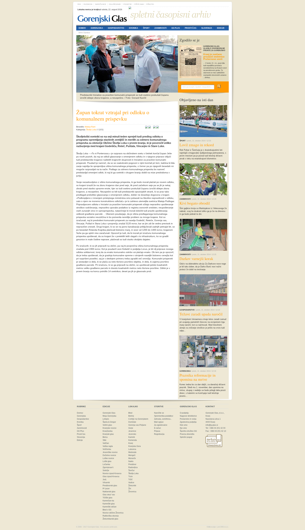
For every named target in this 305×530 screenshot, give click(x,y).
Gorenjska (97, 28)
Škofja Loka (133, 473)
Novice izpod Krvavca (112, 473)
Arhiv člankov (84, 33)
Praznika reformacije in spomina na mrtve (198, 377)
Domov (82, 28)
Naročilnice (100, 4)
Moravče (132, 458)
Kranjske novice (109, 428)
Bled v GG (107, 510)
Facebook (88, 4)
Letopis (106, 419)
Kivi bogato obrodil (195, 203)
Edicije (220, 28)
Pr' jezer (106, 488)
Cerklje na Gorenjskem (138, 419)
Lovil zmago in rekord (197, 144)
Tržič (130, 479)
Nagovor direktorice (188, 416)
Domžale (132, 422)
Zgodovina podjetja (188, 422)
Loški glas (107, 461)
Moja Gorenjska (109, 416)
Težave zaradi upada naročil (201, 314)
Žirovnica (132, 491)
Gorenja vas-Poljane (137, 425)
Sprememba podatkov (163, 416)
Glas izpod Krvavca (111, 476)
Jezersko (132, 434)
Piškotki (150, 4)
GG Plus (175, 28)
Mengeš (131, 455)
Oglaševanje (115, 4)
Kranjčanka (107, 431)
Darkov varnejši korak (196, 258)
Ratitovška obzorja (111, 516)
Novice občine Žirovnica (113, 513)
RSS (79, 4)
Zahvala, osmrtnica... (163, 419)
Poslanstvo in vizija (188, 419)
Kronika (133, 28)
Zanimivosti (160, 28)
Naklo (130, 461)
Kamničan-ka (108, 501)
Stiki (104, 440)
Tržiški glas (107, 498)
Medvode (132, 452)
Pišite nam (139, 4)
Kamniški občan (109, 507)
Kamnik (131, 437)
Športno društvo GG (188, 431)
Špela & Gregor (109, 422)
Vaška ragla (108, 446)
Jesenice (132, 431)
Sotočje (106, 470)
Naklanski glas (109, 491)
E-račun (157, 428)
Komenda (132, 440)
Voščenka (107, 449)
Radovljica (133, 467)
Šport (146, 28)
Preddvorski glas (110, 485)
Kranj (130, 443)
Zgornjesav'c (108, 467)
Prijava (157, 431)
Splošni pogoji (186, 437)
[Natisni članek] (157, 127)
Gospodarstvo (116, 28)
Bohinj (131, 416)
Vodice (131, 482)
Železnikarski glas (110, 519)
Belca (105, 437)
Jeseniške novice (110, 452)
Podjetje (127, 4)
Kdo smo (183, 425)
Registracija (159, 434)
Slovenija (206, 28)
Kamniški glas (109, 504)
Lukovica (132, 449)
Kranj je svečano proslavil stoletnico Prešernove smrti (213, 56)
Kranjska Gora (134, 446)
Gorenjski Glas (109, 413)
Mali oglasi (158, 422)
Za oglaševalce (160, 425)
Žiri (129, 488)
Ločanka (106, 464)
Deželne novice (109, 455)
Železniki (132, 485)
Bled (130, 413)
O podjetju (184, 413)
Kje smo (183, 428)
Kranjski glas (108, 434)
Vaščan (106, 443)
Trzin (130, 476)
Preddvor (132, 464)
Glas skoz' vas (109, 495)
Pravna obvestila (187, 434)
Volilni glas (107, 425)
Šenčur (131, 470)
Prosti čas (190, 28)
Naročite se (159, 413)
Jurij (104, 479)
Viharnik (106, 482)
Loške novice (108, 458)
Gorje (130, 428)
